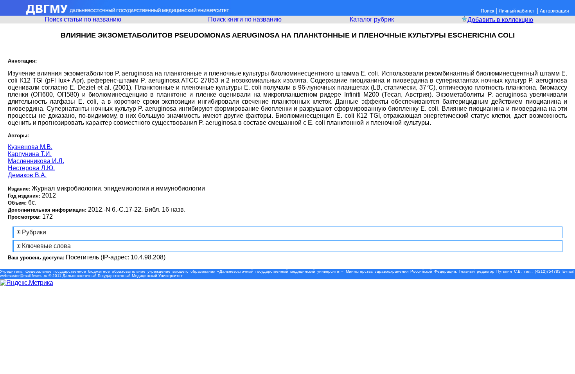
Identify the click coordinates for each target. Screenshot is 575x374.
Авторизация (554, 11)
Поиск (487, 11)
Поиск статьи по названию (83, 19)
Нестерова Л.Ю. (31, 168)
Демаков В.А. (27, 175)
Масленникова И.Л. (36, 161)
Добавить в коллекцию (500, 19)
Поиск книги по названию (245, 19)
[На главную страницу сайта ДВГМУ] (115, 13)
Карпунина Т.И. (30, 154)
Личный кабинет (517, 11)
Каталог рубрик (372, 19)
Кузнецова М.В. (30, 147)
